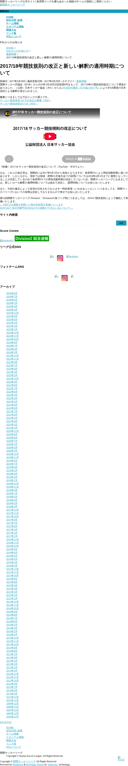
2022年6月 (11, 391)
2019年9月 (11, 460)
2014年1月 (11, 634)
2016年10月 (12, 546)
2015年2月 (11, 595)
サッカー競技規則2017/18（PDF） (19, 103)
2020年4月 (11, 447)
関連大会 (11, 740)
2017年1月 (11, 536)
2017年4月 (11, 529)
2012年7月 (11, 687)
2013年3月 (11, 664)
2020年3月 (11, 451)
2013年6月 (11, 657)
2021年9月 (11, 405)
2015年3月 (11, 592)
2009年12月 (12, 703)
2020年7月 (11, 441)
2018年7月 (11, 493)
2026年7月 (11, 296)
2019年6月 (11, 467)
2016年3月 (11, 562)
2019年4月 (11, 473)
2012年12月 (12, 674)
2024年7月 (11, 345)
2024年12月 (12, 332)
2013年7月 (11, 654)
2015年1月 (11, 598)
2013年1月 (11, 670)
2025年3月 (11, 326)
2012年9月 (11, 684)
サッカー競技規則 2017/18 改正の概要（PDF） (26, 100)
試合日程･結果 (14, 730)
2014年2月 (11, 631)
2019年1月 (11, 480)
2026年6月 (11, 300)
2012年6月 (11, 690)
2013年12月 (12, 638)
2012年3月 (11, 693)
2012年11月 (12, 677)
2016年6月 (11, 552)
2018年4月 (11, 500)
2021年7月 (11, 411)
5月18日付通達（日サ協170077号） (81, 87)
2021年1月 (11, 428)
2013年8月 (11, 651)
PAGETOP (5, 722)
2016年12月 (12, 539)
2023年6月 (11, 368)
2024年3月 (11, 352)
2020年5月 (11, 444)
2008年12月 (12, 707)
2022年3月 (11, 401)
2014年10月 (12, 608)
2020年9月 (11, 434)
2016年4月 (11, 559)
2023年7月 (11, 365)
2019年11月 (12, 457)
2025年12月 (12, 313)
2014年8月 (11, 615)
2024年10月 (12, 339)
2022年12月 (12, 378)
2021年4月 (11, 421)
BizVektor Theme (35, 764)
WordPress (17, 764)
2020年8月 (11, 437)
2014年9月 (11, 611)
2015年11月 (12, 572)
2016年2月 (11, 565)
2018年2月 (11, 506)
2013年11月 (12, 641)
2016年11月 (12, 542)
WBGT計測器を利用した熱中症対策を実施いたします (31, 204)
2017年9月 (11, 519)
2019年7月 (11, 464)
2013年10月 (12, 644)
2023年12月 (12, 355)
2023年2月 (11, 375)
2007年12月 (12, 710)
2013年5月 (11, 661)
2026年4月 (11, 306)
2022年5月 (11, 395)
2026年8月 (11, 293)
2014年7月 (11, 618)
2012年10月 (12, 680)
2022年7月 (11, 388)
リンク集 (11, 743)
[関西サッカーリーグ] (12, 4)
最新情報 (81, 81)
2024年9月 (11, 342)
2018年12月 (12, 483)
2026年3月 (11, 309)
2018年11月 (12, 487)
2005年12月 (12, 716)
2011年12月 (12, 697)
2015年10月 (12, 575)
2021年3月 (11, 424)
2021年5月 (11, 418)
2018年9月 (11, 490)
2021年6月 (11, 414)
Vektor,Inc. (52, 764)
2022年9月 (11, 382)
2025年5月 (11, 322)
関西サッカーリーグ (24, 761)
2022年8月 (11, 385)
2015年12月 (12, 569)
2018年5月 (11, 496)
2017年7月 (11, 523)
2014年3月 (11, 628)
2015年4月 (11, 588)
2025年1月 (11, 329)
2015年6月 (11, 585)
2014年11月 (12, 605)
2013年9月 (11, 647)
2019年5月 (11, 470)
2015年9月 (11, 579)
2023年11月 (12, 359)
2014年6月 (11, 621)
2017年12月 (12, 510)
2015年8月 (11, 582)
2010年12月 (12, 700)
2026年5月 (11, 303)
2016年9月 (11, 549)
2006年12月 (12, 713)
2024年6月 (11, 349)
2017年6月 (11, 526)
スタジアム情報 (15, 737)
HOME (10, 727)
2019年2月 (11, 477)
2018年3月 (11, 503)
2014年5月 (11, 624)
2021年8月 (11, 408)
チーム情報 (12, 734)
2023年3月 (11, 372)
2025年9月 (11, 316)
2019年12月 (12, 454)
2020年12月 (12, 431)
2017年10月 (12, 516)
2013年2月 (11, 667)
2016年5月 (11, 556)
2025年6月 (11, 319)
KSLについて (13, 747)
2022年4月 (11, 398)
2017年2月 (11, 533)
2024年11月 (12, 336)
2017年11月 (12, 513)
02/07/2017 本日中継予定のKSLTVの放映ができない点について (36, 208)
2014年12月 (12, 601)
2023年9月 (11, 362)
